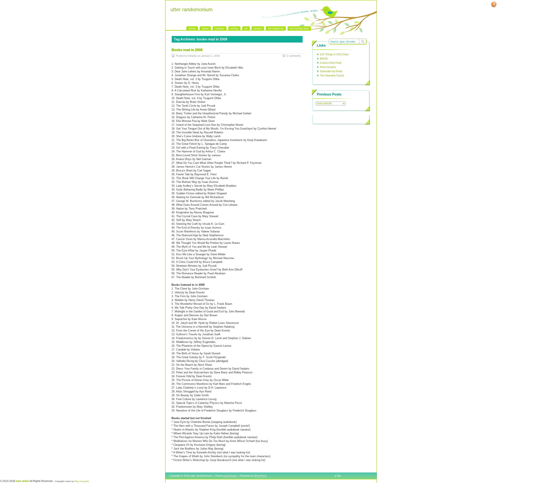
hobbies (219, 28)
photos (258, 28)
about (205, 28)
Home (192, 28)
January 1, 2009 (210, 55)
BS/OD (324, 58)
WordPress (260, 475)
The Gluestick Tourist (332, 75)
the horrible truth (299, 28)
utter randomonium (191, 9)
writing (234, 28)
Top (339, 475)
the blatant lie (275, 28)
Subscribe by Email (331, 71)
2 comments (294, 55)
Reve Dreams (328, 67)
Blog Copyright (82, 481)
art (246, 28)
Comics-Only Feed (330, 62)
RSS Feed (493, 4)
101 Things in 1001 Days (334, 54)
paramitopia (230, 475)
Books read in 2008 (186, 50)
